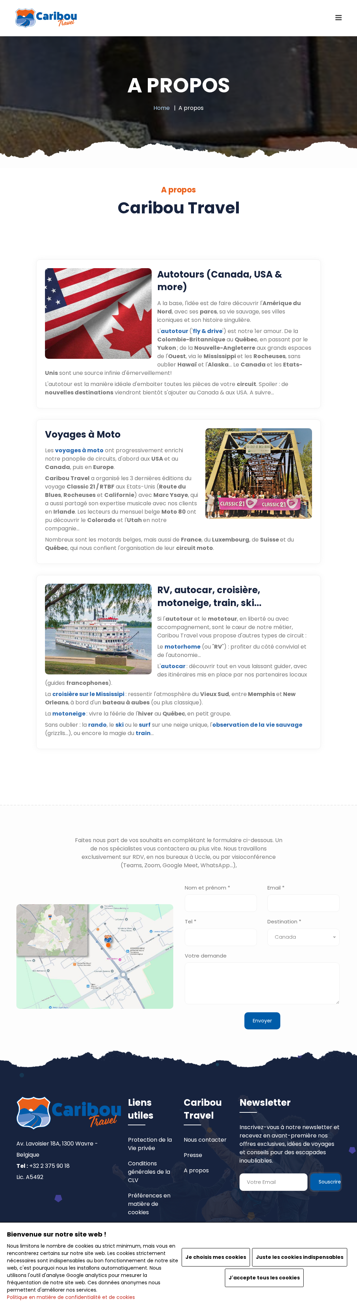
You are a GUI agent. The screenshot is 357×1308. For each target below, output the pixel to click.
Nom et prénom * (207, 887)
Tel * (190, 921)
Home (161, 108)
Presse (193, 1155)
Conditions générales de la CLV (149, 1171)
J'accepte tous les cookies (264, 1277)
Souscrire (329, 1181)
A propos (196, 1170)
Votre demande (206, 955)
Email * (275, 887)
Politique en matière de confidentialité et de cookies (71, 1297)
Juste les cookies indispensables (299, 1257)
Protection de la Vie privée (150, 1144)
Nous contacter (205, 1140)
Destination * (284, 921)
